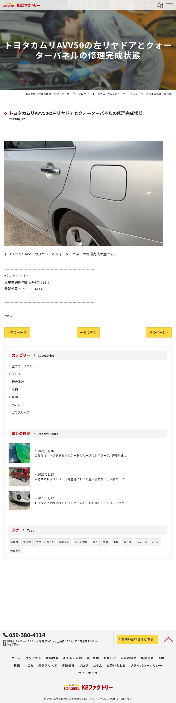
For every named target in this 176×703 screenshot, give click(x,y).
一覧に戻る (88, 332)
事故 (105, 542)
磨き (95, 542)
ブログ (8, 316)
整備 (15, 397)
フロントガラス (45, 542)
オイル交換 (81, 542)
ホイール (142, 542)
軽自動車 (15, 550)
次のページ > (159, 332)
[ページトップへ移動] (168, 639)
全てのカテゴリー (24, 366)
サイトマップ (88, 673)
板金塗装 (18, 381)
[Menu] (169, 4)
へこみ (16, 404)
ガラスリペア (21, 412)
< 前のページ (17, 332)
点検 (15, 389)
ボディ (155, 542)
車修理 (27, 542)
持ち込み (64, 542)
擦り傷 (127, 542)
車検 (115, 542)
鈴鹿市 (14, 542)
